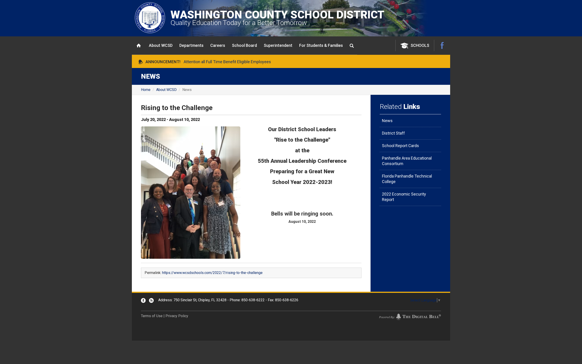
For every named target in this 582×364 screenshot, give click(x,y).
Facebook (442, 45)
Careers (217, 45)
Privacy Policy (177, 316)
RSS (151, 300)
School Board (244, 45)
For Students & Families (321, 45)
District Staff (393, 133)
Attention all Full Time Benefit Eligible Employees (227, 61)
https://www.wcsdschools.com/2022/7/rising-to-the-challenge (212, 273)
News (387, 120)
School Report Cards (400, 145)
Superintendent (278, 45)
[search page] (351, 46)
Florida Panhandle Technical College (407, 179)
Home (139, 45)
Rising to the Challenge (177, 108)
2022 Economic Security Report (404, 197)
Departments (191, 45)
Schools (420, 45)
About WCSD (161, 45)
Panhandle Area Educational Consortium (407, 161)
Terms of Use (152, 316)
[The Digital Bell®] (410, 316)
